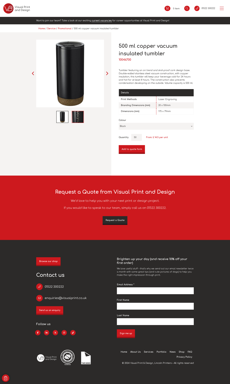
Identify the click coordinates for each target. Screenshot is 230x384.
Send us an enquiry (49, 310)
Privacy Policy (184, 357)
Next (107, 73)
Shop (181, 352)
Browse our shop (48, 261)
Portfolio (161, 352)
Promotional (64, 28)
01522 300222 (54, 286)
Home (41, 28)
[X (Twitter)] (55, 332)
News (173, 352)
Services (148, 352)
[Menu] (222, 8)
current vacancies (102, 20)
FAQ (190, 352)
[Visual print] (16, 8)
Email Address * (125, 284)
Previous (33, 73)
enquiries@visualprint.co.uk (66, 298)
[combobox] (156, 126)
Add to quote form (132, 149)
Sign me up (126, 333)
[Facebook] (37, 332)
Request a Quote (115, 220)
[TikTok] (73, 332)
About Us (135, 352)
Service (51, 28)
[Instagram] (64, 332)
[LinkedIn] (46, 332)
